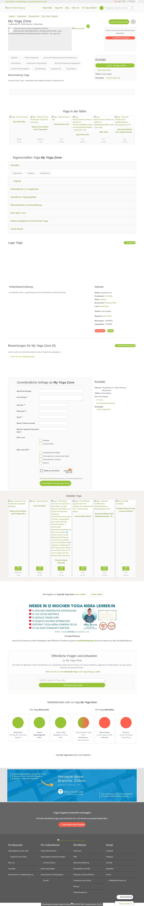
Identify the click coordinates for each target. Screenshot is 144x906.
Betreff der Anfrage (24, 391)
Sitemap (76, 886)
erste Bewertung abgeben (121, 38)
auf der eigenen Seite (104, 734)
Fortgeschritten (48, 444)
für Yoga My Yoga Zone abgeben (18, 734)
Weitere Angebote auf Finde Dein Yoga (29, 221)
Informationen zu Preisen (52, 459)
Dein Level (21, 437)
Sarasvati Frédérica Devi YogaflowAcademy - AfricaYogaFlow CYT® (125, 131)
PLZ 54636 (108, 296)
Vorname (20, 405)
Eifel (104, 316)
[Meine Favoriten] (101, 8)
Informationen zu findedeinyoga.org (20, 874)
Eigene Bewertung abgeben (126, 345)
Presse (108, 874)
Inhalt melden (97, 594)
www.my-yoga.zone (113, 78)
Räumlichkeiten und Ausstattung (26, 205)
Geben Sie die (22, 357)
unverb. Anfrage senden (119, 22)
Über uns (75, 8)
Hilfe (123, 1)
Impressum (77, 851)
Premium (131, 113)
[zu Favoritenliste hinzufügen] (11, 30)
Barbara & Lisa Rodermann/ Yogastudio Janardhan (40, 128)
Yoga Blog (11, 869)
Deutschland (104, 306)
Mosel (109, 316)
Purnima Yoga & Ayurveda (61, 561)
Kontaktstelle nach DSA (81, 869)
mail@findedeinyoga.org (117, 880)
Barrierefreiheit (126, 897)
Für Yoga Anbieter (89, 8)
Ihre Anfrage (22, 397)
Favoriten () (125, 904)
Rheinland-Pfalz (110, 303)
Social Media (16, 229)
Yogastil (17, 181)
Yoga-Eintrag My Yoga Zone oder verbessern (83, 736)
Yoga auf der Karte (104, 70)
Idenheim (103, 299)
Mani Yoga (104, 132)
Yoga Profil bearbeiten (48, 851)
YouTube (109, 863)
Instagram (109, 857)
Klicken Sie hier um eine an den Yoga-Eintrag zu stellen (73, 672)
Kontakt (110, 331)
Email (19, 417)
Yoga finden (47, 8)
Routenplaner (130, 243)
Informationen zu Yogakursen (24, 189)
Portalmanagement (80, 892)
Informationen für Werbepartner (52, 874)
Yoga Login (117, 1)
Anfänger (46, 440)
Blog (67, 8)
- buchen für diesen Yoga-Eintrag (126, 734)
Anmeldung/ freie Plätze (51, 453)
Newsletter (110, 869)
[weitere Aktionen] (133, 21)
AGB (75, 857)
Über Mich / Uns (18, 213)
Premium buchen (49, 863)
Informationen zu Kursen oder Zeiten (56, 456)
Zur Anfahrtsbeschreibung (105, 403)
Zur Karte (99, 400)
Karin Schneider (19, 122)
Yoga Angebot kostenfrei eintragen (53, 857)
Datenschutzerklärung (50, 478)
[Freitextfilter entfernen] (132, 7)
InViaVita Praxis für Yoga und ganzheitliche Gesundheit (125, 510)
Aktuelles (14, 165)
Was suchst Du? (23, 450)
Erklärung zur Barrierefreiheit (83, 874)
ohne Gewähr (80, 594)
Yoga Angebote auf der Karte (18, 851)
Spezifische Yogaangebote (23, 197)
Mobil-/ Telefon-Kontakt (26, 423)
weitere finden (39, 734)
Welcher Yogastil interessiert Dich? (28, 430)
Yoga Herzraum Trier (61, 124)
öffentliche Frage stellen (72, 685)
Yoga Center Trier (82, 134)
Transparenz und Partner (82, 880)
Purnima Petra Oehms (82, 516)
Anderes (46, 463)
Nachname (21, 411)
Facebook (109, 851)
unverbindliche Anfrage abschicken (55, 483)
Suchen (137, 8)
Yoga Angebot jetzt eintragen (72, 825)
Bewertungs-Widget (48, 869)
